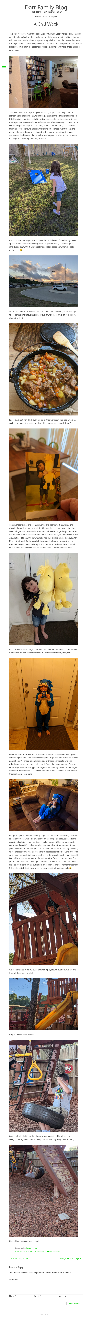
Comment (14, 1279)
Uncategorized (31, 1248)
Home (38, 16)
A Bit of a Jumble (20, 1258)
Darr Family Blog (46, 7)
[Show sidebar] (4, 68)
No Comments (54, 1251)
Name (12, 1296)
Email (37, 1296)
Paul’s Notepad (50, 16)
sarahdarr (40, 1251)
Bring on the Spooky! (69, 1258)
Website (62, 1296)
